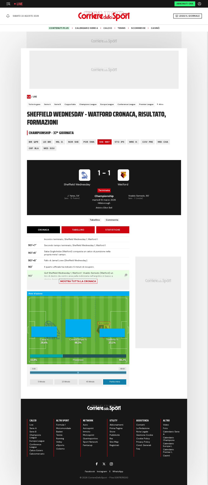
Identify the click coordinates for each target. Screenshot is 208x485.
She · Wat (104, 142)
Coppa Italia (70, 104)
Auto (85, 424)
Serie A (47, 104)
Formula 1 (60, 424)
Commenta (112, 219)
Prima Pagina (116, 428)
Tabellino (95, 219)
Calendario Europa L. (168, 444)
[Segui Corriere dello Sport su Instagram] (111, 464)
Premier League (146, 104)
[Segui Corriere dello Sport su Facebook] (97, 464)
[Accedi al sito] (200, 4)
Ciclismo (60, 448)
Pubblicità (115, 435)
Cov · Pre (147, 142)
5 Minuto (41, 382)
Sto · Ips (119, 142)
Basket (59, 431)
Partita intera (114, 382)
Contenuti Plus (59, 28)
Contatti (140, 424)
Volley (59, 441)
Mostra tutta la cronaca (78, 281)
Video (166, 424)
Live (20, 4)
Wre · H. (133, 142)
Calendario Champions (169, 439)
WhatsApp (118, 471)
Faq (138, 448)
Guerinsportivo (90, 438)
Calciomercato (37, 453)
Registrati (114, 445)
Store (112, 431)
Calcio (107, 28)
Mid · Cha (163, 142)
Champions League (88, 104)
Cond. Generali (143, 445)
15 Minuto (66, 382)
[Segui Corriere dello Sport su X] (104, 464)
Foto (165, 428)
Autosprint (88, 428)
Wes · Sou (49, 148)
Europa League (107, 104)
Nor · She (73, 142)
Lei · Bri (47, 142)
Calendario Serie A (86, 28)
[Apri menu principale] (8, 4)
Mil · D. (59, 142)
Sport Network (90, 441)
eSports (60, 445)
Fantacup (87, 445)
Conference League (126, 104)
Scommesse (138, 28)
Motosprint (88, 435)
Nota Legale (142, 431)
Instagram (102, 471)
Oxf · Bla (34, 148)
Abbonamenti (116, 424)
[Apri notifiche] (8, 16)
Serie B (57, 104)
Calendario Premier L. (168, 450)
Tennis (122, 28)
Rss (111, 438)
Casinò (155, 28)
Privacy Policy (143, 441)
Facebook (90, 471)
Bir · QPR (33, 142)
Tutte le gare (34, 104)
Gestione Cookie (144, 435)
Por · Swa (88, 142)
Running (60, 438)
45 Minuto (90, 382)
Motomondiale (63, 428)
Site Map (114, 441)
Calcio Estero (36, 450)
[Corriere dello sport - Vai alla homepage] (104, 16)
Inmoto (86, 431)
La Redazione (143, 428)
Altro (161, 104)
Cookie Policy (143, 438)
